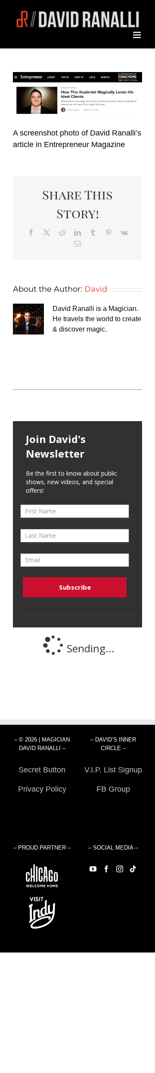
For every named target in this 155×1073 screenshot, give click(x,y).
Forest (42, 808)
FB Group (113, 789)
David (95, 289)
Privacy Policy (42, 789)
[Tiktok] (133, 868)
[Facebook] (106, 868)
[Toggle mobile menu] (137, 34)
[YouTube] (93, 868)
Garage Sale (113, 808)
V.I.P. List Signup (113, 770)
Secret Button (42, 770)
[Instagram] (119, 868)
